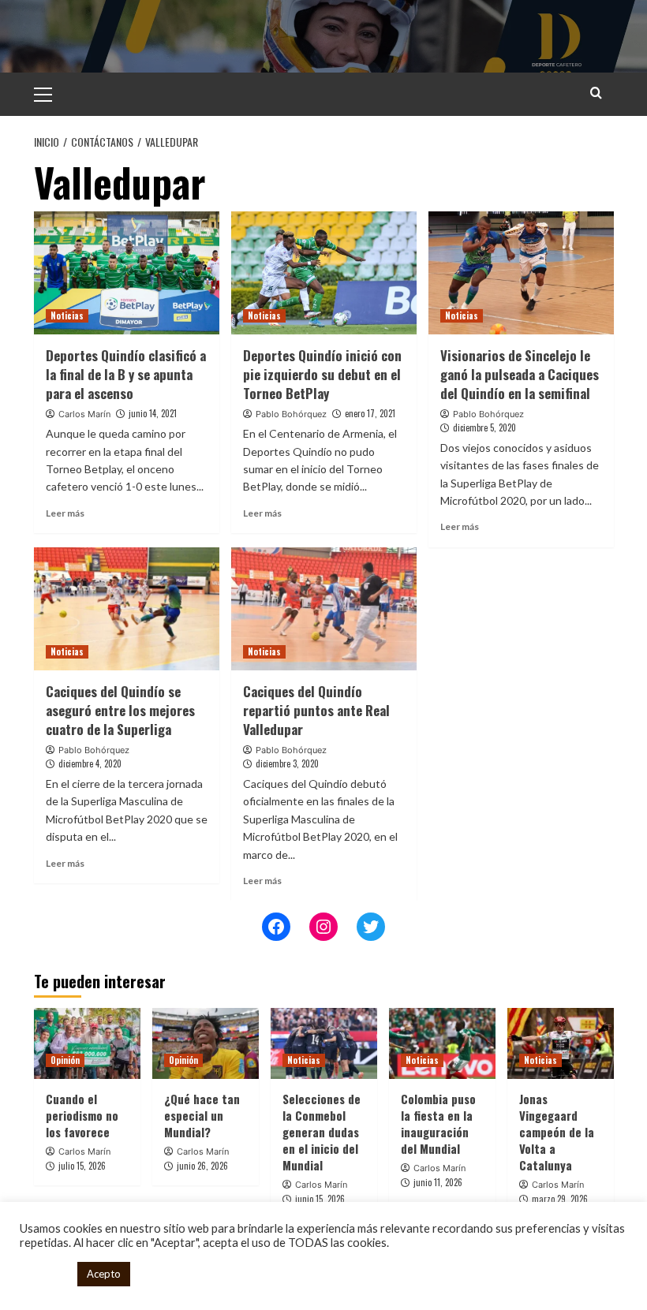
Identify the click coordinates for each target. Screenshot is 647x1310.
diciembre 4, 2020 (90, 763)
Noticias (67, 315)
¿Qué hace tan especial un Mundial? (202, 1115)
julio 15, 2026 (82, 1165)
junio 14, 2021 (153, 413)
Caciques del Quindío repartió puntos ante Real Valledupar (316, 710)
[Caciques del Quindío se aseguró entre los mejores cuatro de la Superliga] (126, 609)
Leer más (65, 513)
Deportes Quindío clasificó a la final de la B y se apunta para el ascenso (126, 374)
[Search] (596, 92)
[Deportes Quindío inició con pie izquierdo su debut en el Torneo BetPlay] (324, 273)
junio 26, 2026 (202, 1165)
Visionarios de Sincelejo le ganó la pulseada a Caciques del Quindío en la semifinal (519, 374)
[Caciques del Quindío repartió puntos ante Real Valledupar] (324, 609)
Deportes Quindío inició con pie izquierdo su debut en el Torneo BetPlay (322, 374)
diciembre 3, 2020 (287, 763)
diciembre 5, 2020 (484, 427)
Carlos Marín (84, 414)
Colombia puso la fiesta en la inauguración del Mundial (438, 1123)
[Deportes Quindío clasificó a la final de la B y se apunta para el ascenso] (126, 273)
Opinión (65, 1060)
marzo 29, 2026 (560, 1198)
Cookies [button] (44, 1274)
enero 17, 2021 (370, 413)
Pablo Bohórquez (291, 414)
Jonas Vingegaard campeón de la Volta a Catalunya (556, 1132)
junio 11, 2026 (437, 1182)
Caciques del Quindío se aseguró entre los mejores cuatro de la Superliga (120, 710)
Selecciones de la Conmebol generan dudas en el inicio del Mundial (321, 1132)
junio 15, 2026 (320, 1198)
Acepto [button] (104, 1273)
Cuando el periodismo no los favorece (82, 1115)
